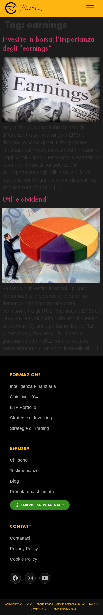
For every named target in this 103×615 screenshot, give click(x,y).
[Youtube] (45, 578)
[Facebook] (15, 578)
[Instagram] (30, 578)
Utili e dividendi (25, 199)
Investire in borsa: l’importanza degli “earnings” (48, 43)
